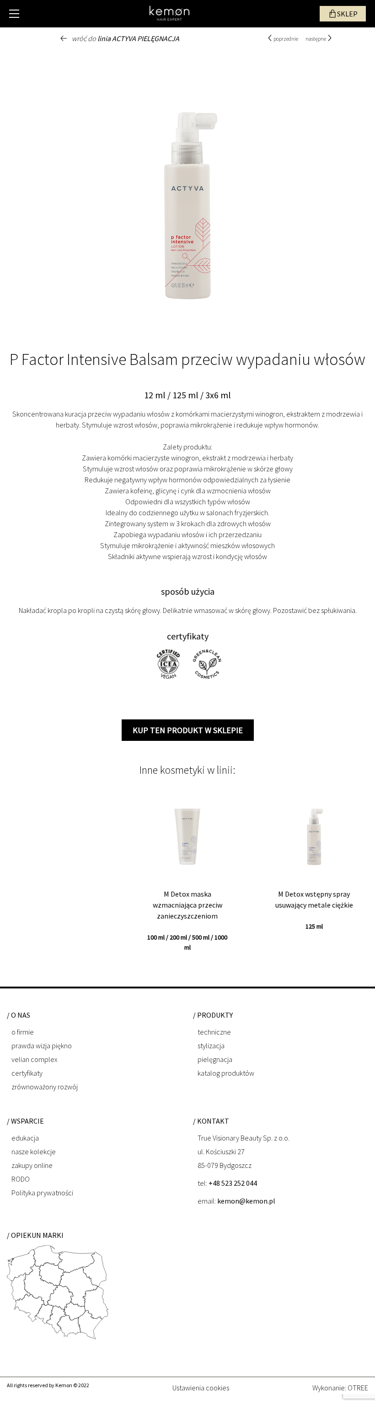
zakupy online (32, 1165)
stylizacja (211, 1045)
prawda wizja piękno (41, 1045)
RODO (20, 1178)
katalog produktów (226, 1073)
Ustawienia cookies (200, 1386)
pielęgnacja (215, 1059)
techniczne (214, 1031)
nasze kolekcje (33, 1151)
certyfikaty (27, 1073)
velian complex (34, 1059)
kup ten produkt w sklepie (188, 730)
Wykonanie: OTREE (340, 1387)
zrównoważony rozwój (44, 1086)
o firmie (22, 1031)
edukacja (25, 1137)
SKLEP (347, 13)
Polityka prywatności (42, 1192)
